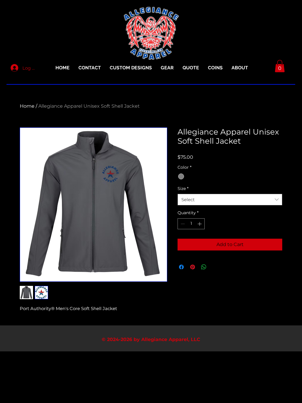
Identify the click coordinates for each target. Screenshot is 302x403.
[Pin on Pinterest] (192, 267)
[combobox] (230, 199)
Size (183, 188)
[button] (280, 66)
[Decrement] (182, 224)
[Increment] (200, 224)
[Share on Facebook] (181, 267)
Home (27, 106)
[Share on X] (215, 267)
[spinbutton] (191, 224)
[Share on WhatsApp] (203, 267)
